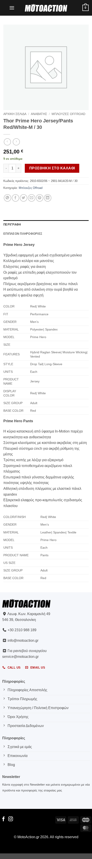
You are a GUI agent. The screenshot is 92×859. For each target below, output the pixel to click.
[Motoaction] (46, 8)
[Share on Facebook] (15, 198)
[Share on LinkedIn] (47, 198)
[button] (12, 7)
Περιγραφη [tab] (12, 224)
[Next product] (7, 141)
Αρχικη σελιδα (14, 114)
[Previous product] (16, 141)
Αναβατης (39, 114)
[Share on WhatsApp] (7, 198)
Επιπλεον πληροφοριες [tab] (22, 233)
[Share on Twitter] (23, 198)
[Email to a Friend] (31, 198)
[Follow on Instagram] (10, 819)
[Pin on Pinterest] (39, 198)
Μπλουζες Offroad (68, 114)
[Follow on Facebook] (3, 819)
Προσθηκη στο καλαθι (52, 168)
